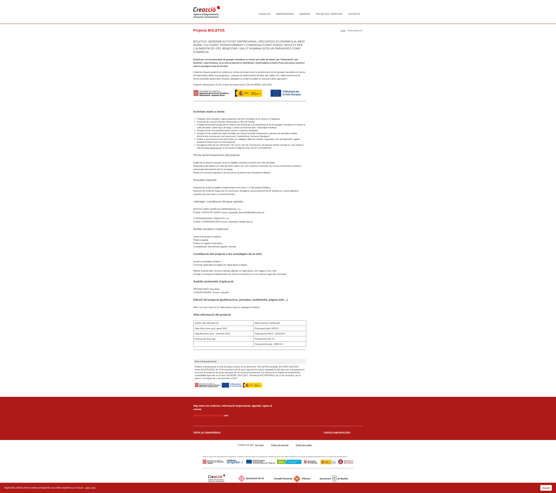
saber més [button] (90, 487)
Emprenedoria (285, 14)
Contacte (354, 14)
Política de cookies (304, 445)
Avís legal (259, 445)
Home (343, 31)
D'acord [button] (546, 488)
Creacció (264, 14)
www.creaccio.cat (212, 148)
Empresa (304, 14)
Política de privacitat (279, 445)
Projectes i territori (329, 14)
